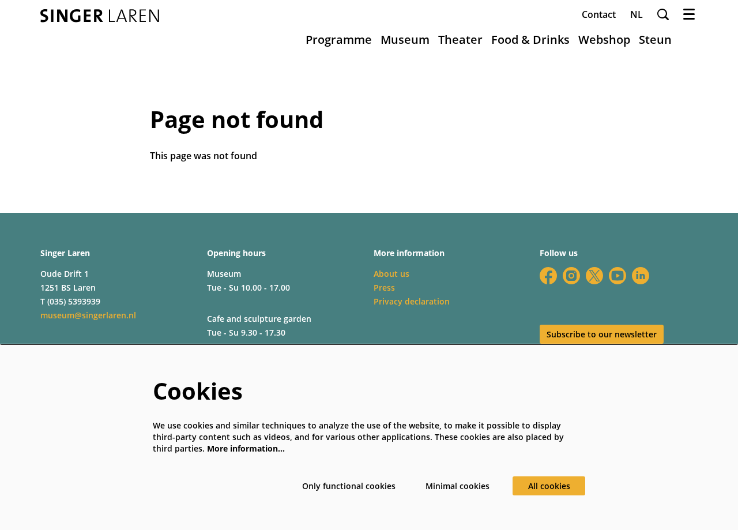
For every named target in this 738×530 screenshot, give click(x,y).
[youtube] (617, 275)
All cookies (549, 485)
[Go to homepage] (99, 16)
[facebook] (548, 275)
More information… (246, 448)
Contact (599, 14)
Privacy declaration (412, 301)
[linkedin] (640, 275)
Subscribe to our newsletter (602, 334)
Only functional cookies (349, 485)
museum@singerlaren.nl (88, 315)
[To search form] (663, 14)
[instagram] (571, 275)
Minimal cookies (458, 485)
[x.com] (594, 275)
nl (636, 14)
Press (384, 287)
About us (391, 273)
